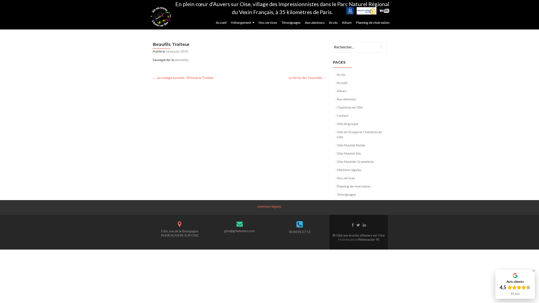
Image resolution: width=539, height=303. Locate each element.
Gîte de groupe (347, 124)
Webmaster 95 (368, 239)
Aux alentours (315, 22)
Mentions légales (349, 170)
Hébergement (241, 22)
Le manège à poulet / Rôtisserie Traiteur (183, 78)
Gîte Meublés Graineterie (355, 161)
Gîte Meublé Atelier (351, 145)
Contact (342, 115)
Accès (333, 22)
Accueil (221, 22)
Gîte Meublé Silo (349, 153)
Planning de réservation (373, 22)
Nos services (268, 22)
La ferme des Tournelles (307, 78)
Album (347, 22)
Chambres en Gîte (350, 107)
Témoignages (291, 22)
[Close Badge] (534, 271)
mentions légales (269, 206)
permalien (181, 60)
